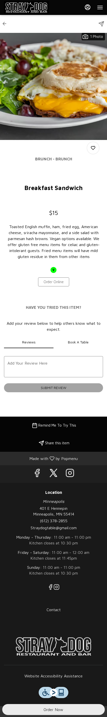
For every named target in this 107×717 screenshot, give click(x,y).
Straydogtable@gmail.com (54, 527)
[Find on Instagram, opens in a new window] (69, 474)
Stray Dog (53, 646)
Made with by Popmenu (41, 458)
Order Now (53, 709)
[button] (6, 23)
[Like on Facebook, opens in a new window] (37, 474)
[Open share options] (101, 24)
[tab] (29, 342)
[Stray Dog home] (26, 7)
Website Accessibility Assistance (53, 676)
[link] (53, 281)
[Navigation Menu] (100, 7)
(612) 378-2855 (53, 521)
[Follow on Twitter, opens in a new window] (53, 474)
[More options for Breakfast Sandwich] (93, 148)
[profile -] (88, 7)
